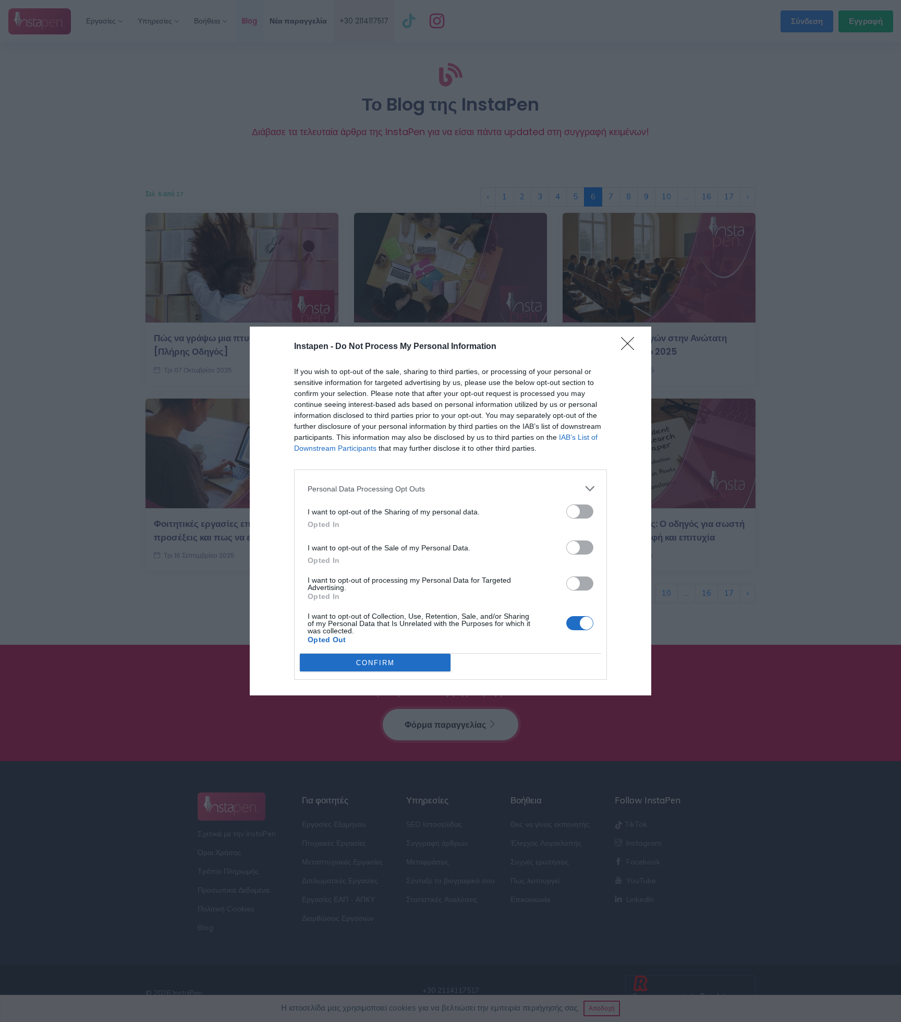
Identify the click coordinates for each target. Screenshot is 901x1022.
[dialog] (450, 511)
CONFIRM (375, 663)
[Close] (631, 347)
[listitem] (450, 488)
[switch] (579, 511)
